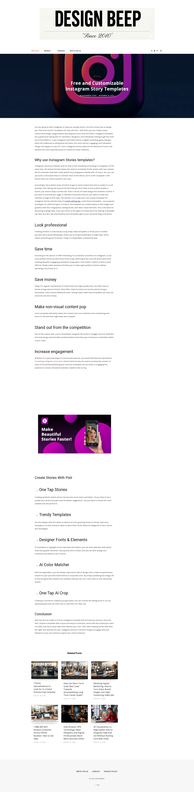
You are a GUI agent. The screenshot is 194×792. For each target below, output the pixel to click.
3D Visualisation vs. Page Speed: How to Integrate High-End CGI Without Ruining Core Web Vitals (103, 732)
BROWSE (47, 51)
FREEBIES (61, 51)
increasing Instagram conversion (49, 361)
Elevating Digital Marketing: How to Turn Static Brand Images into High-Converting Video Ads (103, 689)
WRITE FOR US (75, 51)
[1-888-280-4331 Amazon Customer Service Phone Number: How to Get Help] (44, 714)
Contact (96, 771)
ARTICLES (35, 51)
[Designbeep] (97, 24)
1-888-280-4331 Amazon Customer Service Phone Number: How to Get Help (44, 732)
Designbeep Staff (89, 95)
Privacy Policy (111, 771)
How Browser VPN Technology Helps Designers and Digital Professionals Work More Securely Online (74, 732)
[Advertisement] (74, 394)
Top (97, 785)
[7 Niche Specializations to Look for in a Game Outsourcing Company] (44, 670)
